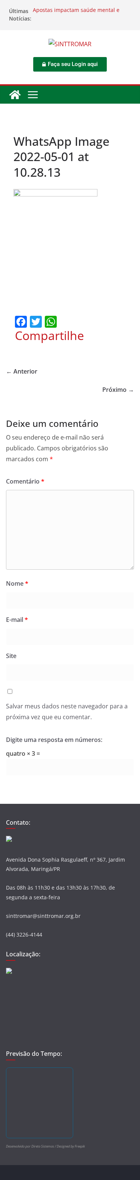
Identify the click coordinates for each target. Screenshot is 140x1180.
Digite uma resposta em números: (54, 740)
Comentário (25, 481)
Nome (17, 583)
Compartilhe (49, 336)
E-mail (17, 620)
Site (11, 656)
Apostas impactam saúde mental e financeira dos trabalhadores (76, 14)
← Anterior (21, 371)
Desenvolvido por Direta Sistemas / (31, 1146)
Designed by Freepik (71, 1146)
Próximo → (118, 390)
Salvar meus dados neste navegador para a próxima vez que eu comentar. (67, 711)
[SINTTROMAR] (15, 95)
